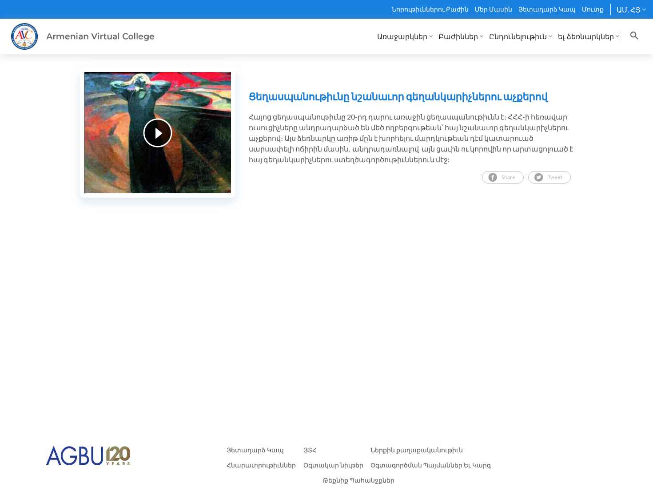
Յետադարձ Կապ (547, 9)
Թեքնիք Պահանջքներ (358, 480)
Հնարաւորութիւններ (261, 465)
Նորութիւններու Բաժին (430, 9)
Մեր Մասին (493, 9)
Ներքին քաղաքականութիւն (416, 450)
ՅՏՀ (310, 450)
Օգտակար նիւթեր (333, 465)
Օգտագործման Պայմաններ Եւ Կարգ (430, 465)
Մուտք (593, 9)
